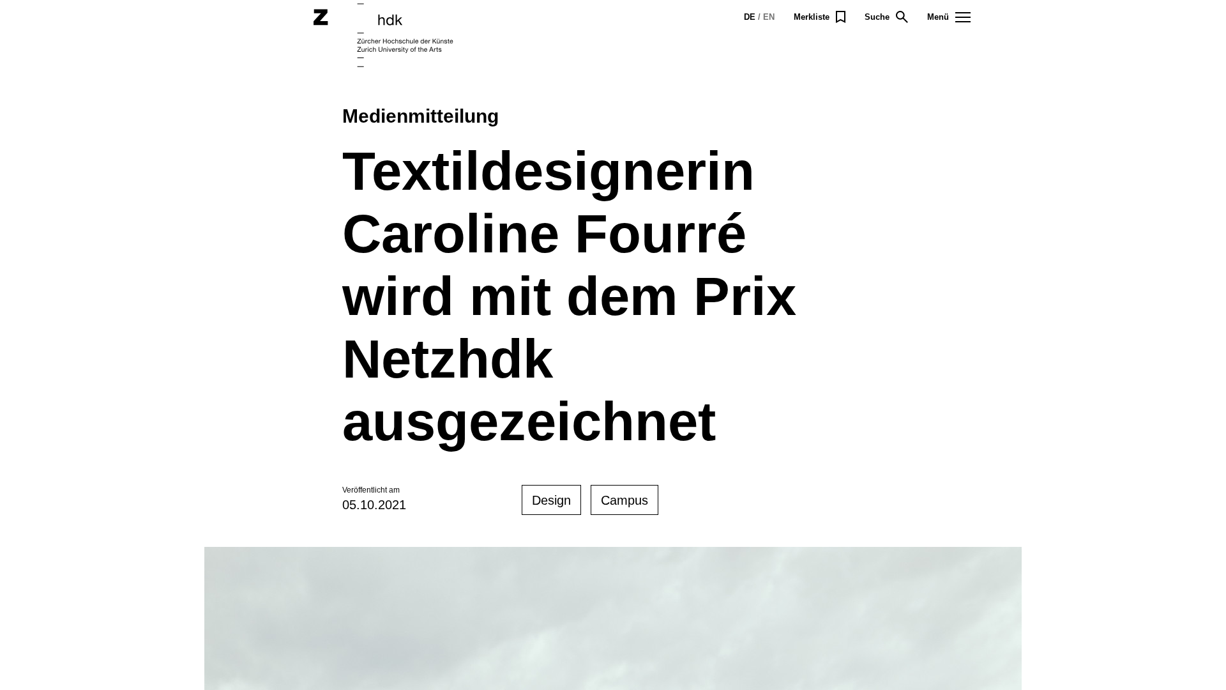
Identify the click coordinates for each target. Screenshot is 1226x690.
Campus (624, 500)
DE (749, 17)
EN (769, 17)
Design (551, 500)
